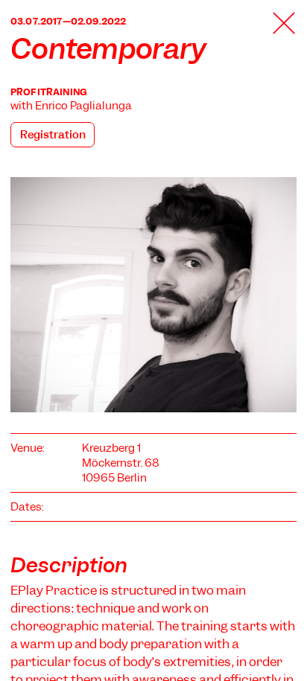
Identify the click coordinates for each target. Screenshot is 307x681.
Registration (53, 134)
